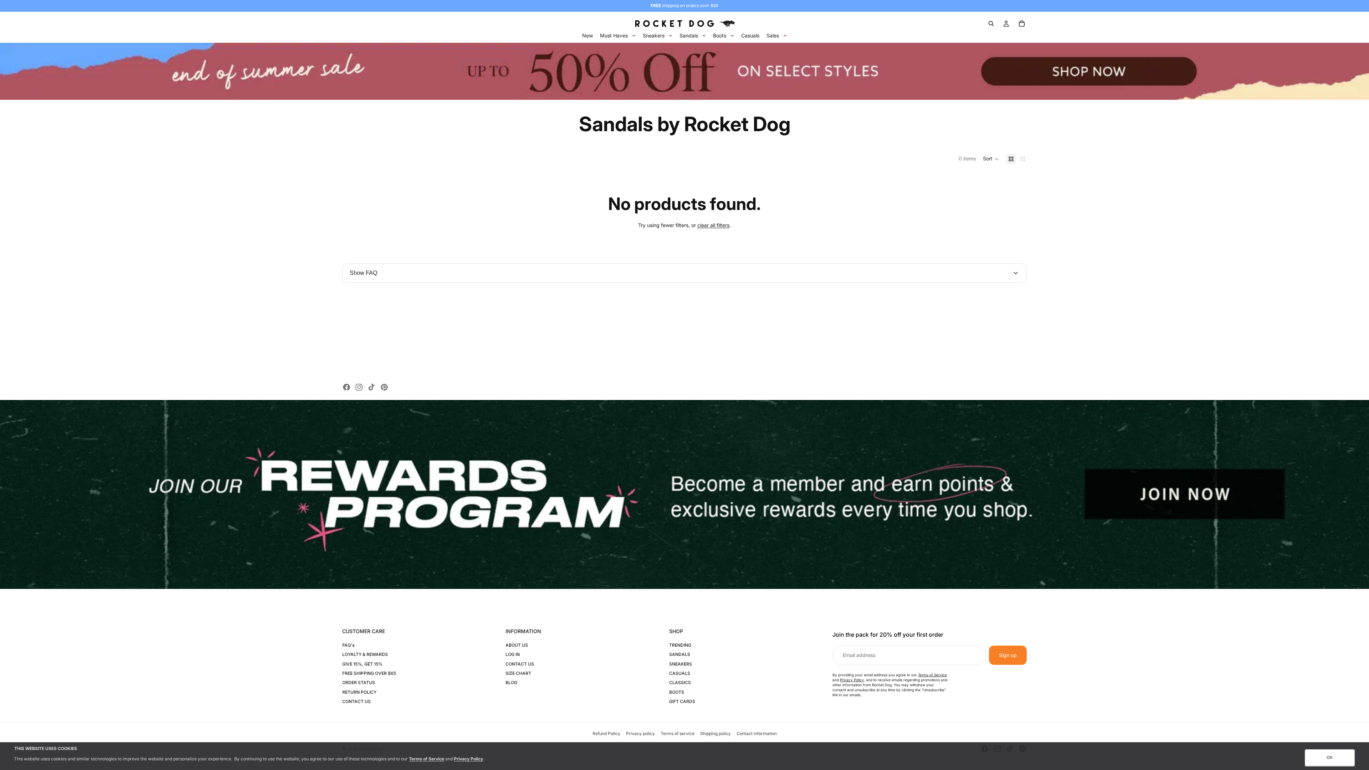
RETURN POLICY (359, 692)
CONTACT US (356, 701)
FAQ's (348, 645)
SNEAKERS (680, 664)
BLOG (511, 682)
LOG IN (513, 654)
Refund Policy (606, 733)
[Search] (991, 23)
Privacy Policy (852, 680)
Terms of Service (932, 675)
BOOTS (676, 692)
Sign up (1008, 655)
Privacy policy (640, 733)
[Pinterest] (384, 387)
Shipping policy (715, 733)
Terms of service (677, 733)
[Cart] (1022, 23)
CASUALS (679, 673)
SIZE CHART (518, 673)
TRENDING (680, 645)
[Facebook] (346, 387)
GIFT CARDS (682, 701)
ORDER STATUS (358, 682)
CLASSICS (680, 682)
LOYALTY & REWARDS (365, 654)
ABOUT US (517, 645)
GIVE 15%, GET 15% (362, 664)
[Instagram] (359, 387)
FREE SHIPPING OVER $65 (369, 673)
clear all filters (713, 225)
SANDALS (679, 654)
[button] (991, 159)
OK (1330, 757)
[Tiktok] (371, 387)
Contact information (757, 733)
